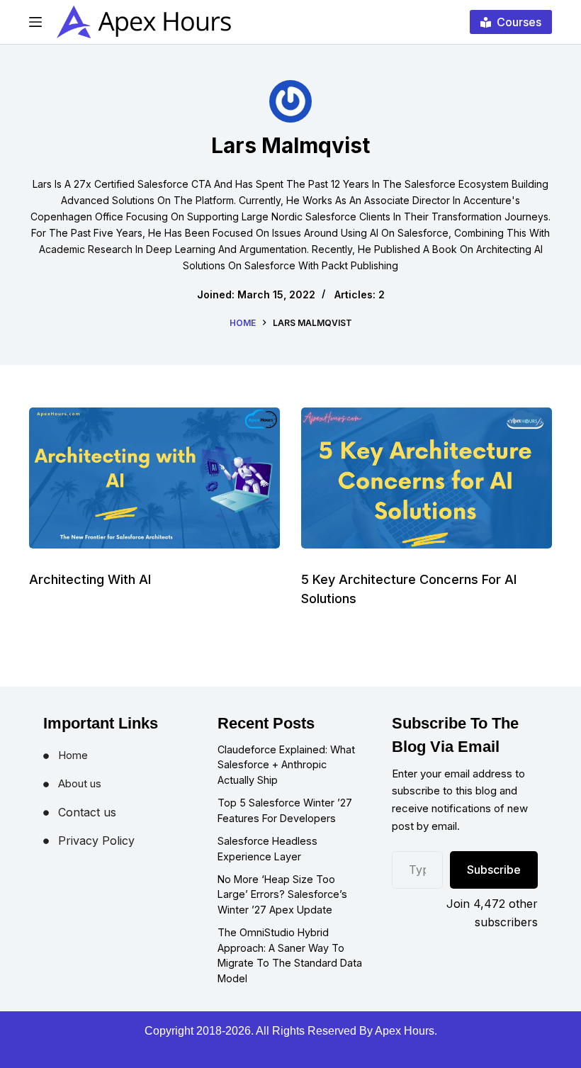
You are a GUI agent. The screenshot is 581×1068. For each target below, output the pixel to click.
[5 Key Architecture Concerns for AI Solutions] (426, 478)
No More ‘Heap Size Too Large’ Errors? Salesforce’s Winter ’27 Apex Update (282, 894)
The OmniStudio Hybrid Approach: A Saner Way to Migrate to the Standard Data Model (290, 955)
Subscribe (494, 869)
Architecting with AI (90, 579)
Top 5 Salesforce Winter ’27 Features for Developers (285, 810)
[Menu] (35, 22)
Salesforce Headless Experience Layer (267, 848)
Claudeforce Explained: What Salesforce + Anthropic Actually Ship (286, 764)
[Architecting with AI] (154, 478)
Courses (519, 22)
